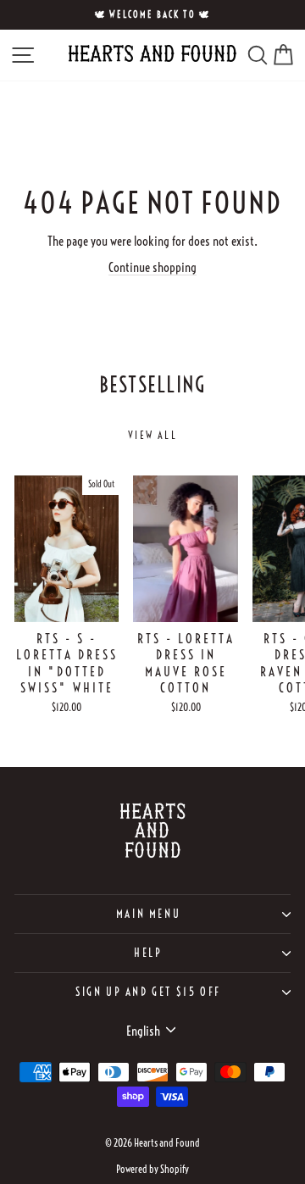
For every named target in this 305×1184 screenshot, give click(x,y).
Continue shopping (152, 267)
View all (152, 435)
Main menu (148, 913)
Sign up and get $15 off (148, 991)
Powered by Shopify (152, 1169)
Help (148, 952)
